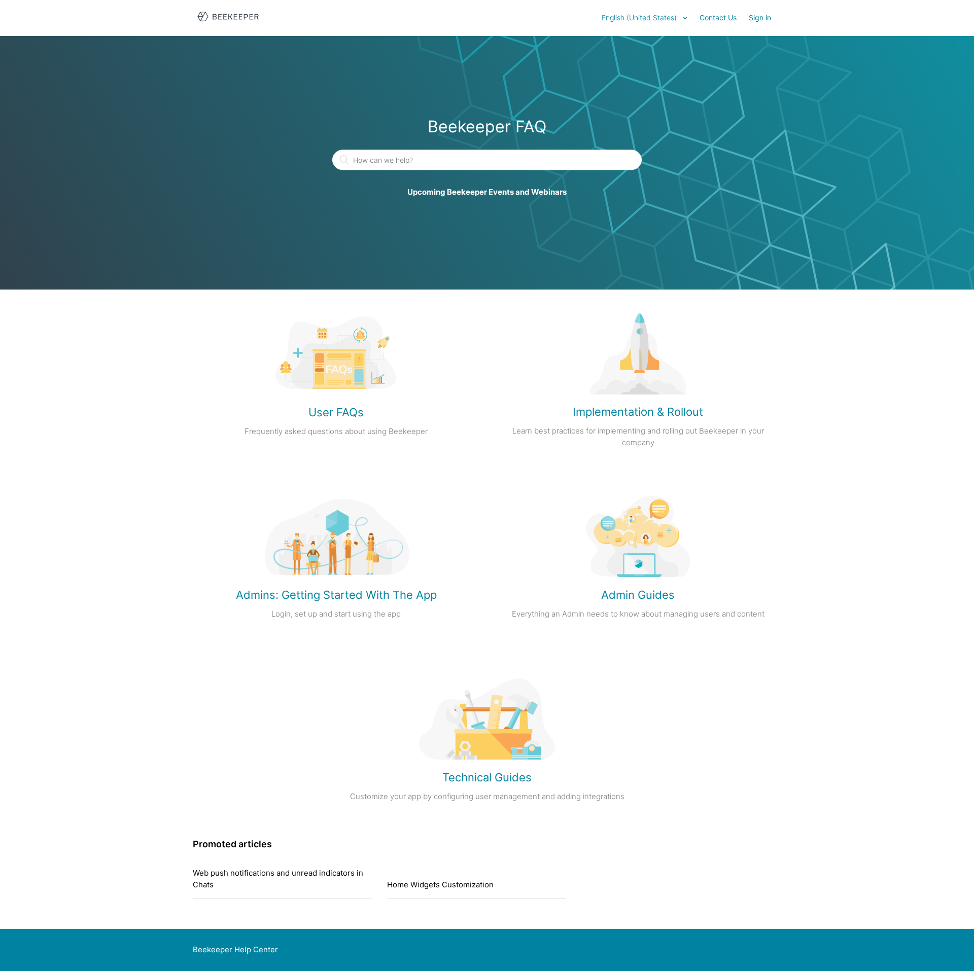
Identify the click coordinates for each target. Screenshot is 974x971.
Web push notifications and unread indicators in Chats (278, 878)
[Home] (228, 23)
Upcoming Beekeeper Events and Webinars (487, 192)
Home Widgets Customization (440, 884)
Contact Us (718, 17)
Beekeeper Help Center (235, 949)
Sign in (760, 17)
